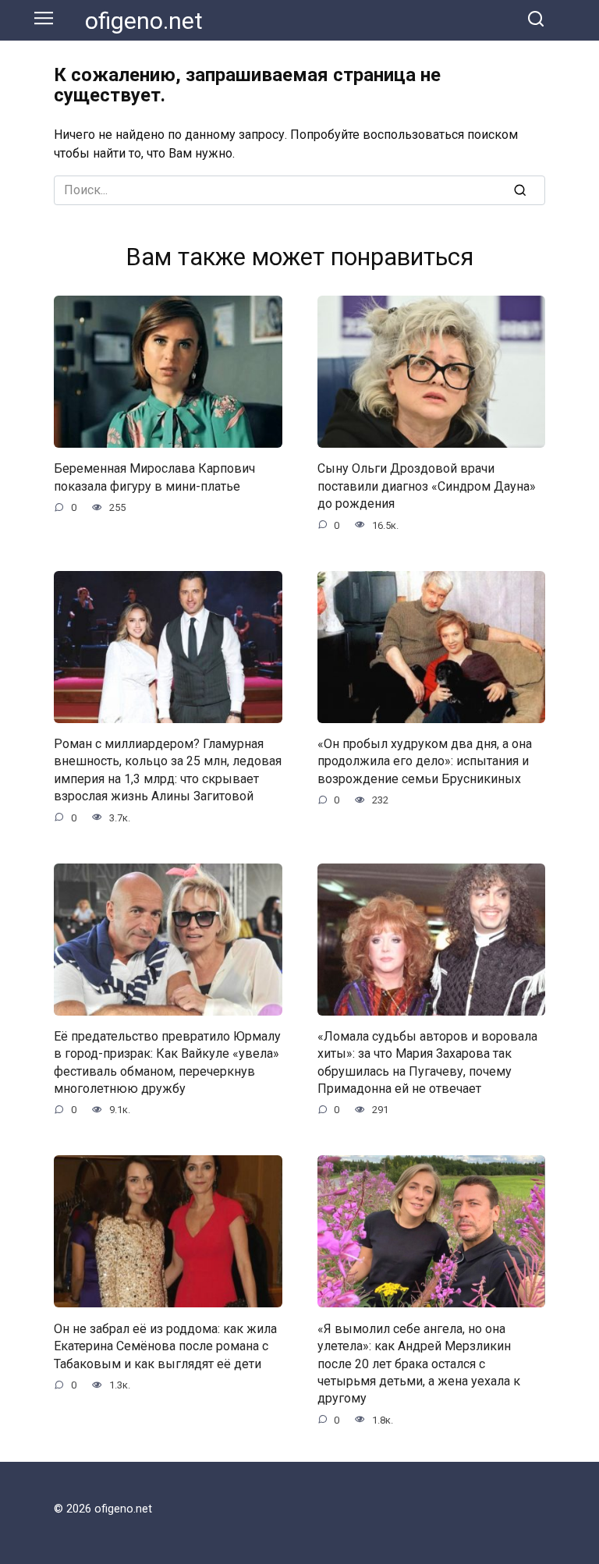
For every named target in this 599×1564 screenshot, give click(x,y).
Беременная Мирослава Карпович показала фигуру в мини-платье (154, 477)
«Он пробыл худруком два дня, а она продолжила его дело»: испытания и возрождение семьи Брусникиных (424, 761)
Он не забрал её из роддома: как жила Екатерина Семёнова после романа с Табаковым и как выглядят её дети (165, 1346)
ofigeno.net (144, 20)
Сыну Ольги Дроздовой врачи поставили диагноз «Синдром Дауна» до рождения (426, 486)
